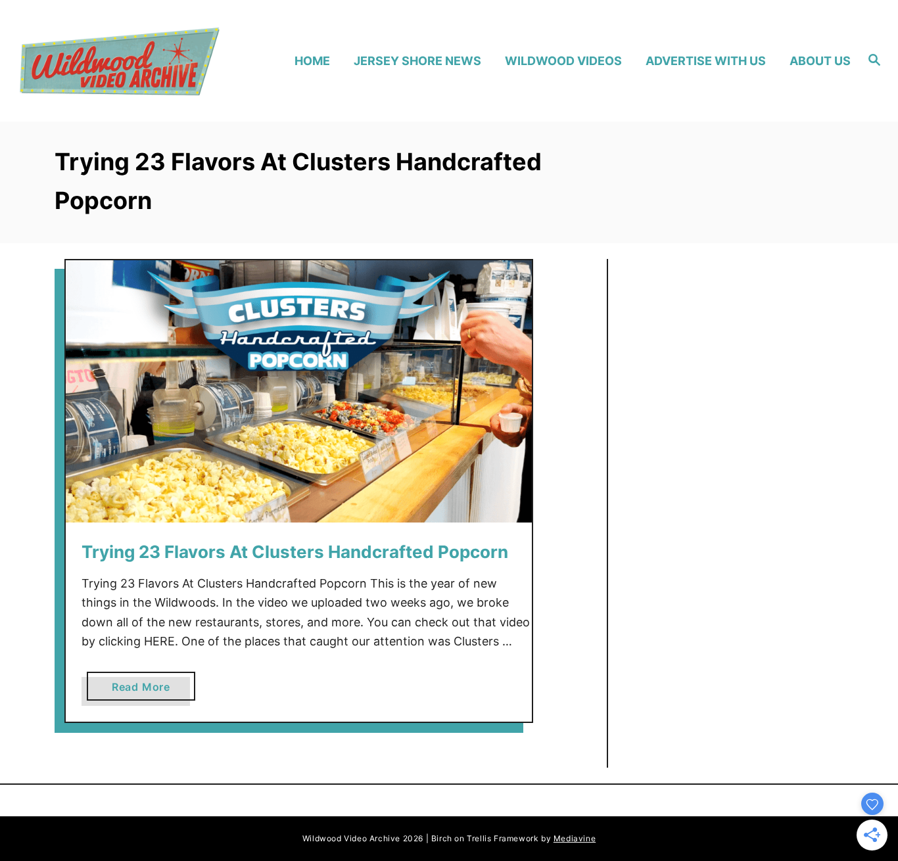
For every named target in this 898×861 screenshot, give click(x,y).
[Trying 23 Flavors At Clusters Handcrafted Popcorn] (299, 391)
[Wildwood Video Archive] (119, 61)
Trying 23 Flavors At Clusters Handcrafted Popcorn (295, 552)
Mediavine (575, 838)
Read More (145, 690)
